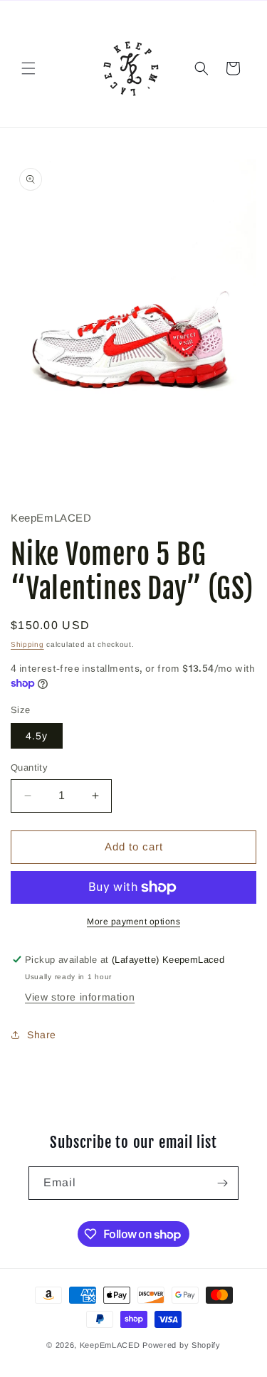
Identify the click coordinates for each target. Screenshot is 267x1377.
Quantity (29, 767)
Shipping (27, 644)
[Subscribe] (222, 1183)
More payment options (133, 922)
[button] (28, 68)
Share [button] (41, 1034)
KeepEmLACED (110, 1345)
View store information (80, 997)
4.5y (37, 736)
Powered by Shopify (181, 1345)
